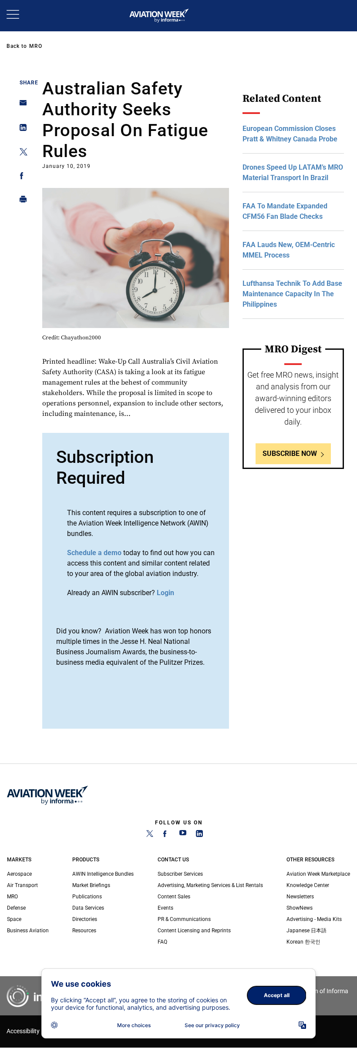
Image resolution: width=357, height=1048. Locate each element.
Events (165, 908)
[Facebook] (166, 835)
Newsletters (300, 897)
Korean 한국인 (303, 942)
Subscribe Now (290, 453)
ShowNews (299, 908)
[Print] (21, 201)
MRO (35, 46)
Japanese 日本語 (306, 930)
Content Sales (174, 897)
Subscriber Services (180, 874)
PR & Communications (184, 919)
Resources (84, 930)
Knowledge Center (307, 885)
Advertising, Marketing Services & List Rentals (210, 885)
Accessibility (23, 1031)
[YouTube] (182, 835)
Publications (87, 897)
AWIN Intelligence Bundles (103, 874)
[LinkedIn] (199, 835)
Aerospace (19, 874)
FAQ (162, 942)
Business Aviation (28, 930)
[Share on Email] (21, 105)
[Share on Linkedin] (21, 129)
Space (14, 919)
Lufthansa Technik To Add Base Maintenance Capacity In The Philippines (292, 293)
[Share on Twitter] (21, 153)
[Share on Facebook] (21, 177)
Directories (84, 919)
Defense (16, 908)
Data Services (88, 908)
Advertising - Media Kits (314, 919)
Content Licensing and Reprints (194, 930)
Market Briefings (91, 885)
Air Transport (22, 885)
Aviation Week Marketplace (318, 874)
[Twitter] (149, 835)
